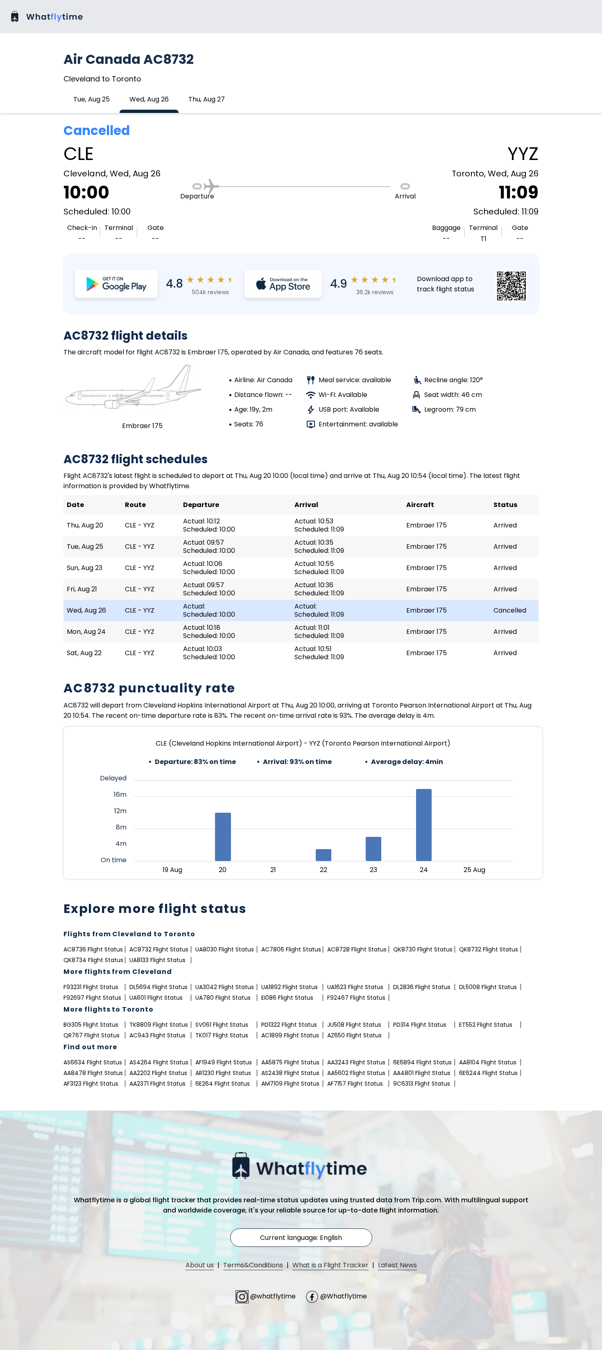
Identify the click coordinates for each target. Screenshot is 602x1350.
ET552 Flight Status (485, 1025)
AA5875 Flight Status (290, 1062)
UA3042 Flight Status (224, 987)
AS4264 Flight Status (158, 1062)
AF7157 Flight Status (355, 1084)
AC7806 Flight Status (291, 949)
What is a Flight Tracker (330, 1265)
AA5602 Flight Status (356, 1073)
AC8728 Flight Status (357, 949)
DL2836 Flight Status (421, 987)
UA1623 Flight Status (355, 987)
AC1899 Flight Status (290, 1035)
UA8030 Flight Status (224, 949)
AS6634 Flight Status (92, 1062)
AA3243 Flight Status (356, 1062)
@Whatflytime (343, 1296)
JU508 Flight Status (354, 1025)
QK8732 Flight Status (488, 949)
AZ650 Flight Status (354, 1035)
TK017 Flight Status (221, 1035)
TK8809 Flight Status (158, 1025)
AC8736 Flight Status (93, 949)
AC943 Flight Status (157, 1035)
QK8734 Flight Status (93, 960)
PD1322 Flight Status (289, 1025)
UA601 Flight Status (156, 998)
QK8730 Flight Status (423, 949)
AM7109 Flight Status (290, 1084)
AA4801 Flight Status (421, 1073)
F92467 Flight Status (356, 998)
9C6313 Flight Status (421, 1084)
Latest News (397, 1265)
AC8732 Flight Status (158, 949)
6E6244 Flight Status (488, 1073)
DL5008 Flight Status (488, 987)
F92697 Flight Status (92, 998)
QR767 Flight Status (91, 1035)
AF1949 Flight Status (223, 1062)
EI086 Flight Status (287, 998)
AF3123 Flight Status (90, 1084)
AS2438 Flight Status (290, 1073)
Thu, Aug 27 (206, 99)
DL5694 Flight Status (158, 987)
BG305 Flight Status (90, 1025)
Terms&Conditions (253, 1265)
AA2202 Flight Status (158, 1073)
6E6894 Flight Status (422, 1062)
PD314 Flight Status (419, 1025)
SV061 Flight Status (221, 1025)
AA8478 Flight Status (93, 1073)
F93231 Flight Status (90, 987)
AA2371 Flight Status (157, 1084)
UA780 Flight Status (223, 998)
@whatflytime (273, 1296)
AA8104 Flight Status (487, 1062)
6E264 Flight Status (222, 1084)
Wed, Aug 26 (149, 99)
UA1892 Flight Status (289, 987)
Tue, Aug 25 (91, 99)
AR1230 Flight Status (223, 1073)
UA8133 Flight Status (157, 960)
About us (200, 1265)
